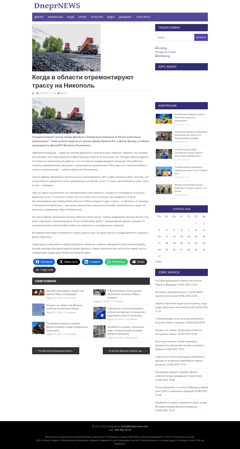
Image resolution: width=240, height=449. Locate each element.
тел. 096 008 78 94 (120, 429)
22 (196, 243)
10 (159, 236)
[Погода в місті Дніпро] (181, 48)
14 (188, 236)
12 (174, 236)
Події (70, 17)
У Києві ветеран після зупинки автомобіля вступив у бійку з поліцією (124, 294)
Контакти (143, 17)
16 (203, 236)
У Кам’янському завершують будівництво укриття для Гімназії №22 (190, 170)
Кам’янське (55, 17)
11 (166, 236)
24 (159, 249)
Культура (97, 17)
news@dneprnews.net (134, 426)
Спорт (82, 17)
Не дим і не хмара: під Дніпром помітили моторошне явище (64, 307)
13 (181, 236)
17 (159, 243)
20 (181, 243)
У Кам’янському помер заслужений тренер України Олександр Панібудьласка (188, 152)
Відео (111, 17)
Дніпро (39, 17)
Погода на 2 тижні (165, 52)
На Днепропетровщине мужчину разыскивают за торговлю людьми (58, 350)
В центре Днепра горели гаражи (127, 350)
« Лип (158, 261)
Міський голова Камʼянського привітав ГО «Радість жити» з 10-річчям (190, 188)
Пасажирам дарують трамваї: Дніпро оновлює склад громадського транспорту (67, 327)
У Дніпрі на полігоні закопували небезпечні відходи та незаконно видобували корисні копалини (126, 312)
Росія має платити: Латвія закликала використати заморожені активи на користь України (180, 345)
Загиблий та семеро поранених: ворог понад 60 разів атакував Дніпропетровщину (125, 330)
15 (196, 236)
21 (188, 243)
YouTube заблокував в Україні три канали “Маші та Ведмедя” (65, 292)
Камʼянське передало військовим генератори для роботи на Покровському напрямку (190, 135)
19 (174, 243)
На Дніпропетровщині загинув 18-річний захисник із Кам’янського (189, 117)
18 (166, 243)
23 (203, 243)
